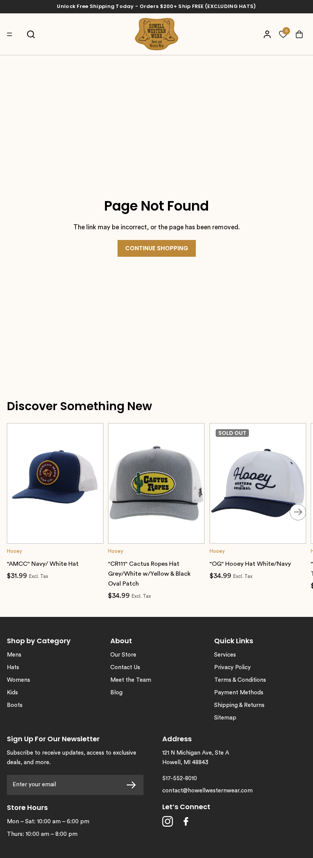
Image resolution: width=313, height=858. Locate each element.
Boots (15, 705)
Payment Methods (238, 692)
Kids (12, 692)
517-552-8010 (179, 778)
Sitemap (225, 718)
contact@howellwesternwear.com (207, 791)
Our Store (123, 655)
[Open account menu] (267, 34)
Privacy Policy (232, 667)
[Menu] (11, 34)
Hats (13, 667)
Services (225, 655)
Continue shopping (156, 248)
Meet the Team (130, 680)
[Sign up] (133, 785)
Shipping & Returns (239, 705)
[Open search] (31, 34)
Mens (14, 655)
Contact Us (125, 667)
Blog (116, 692)
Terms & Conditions (240, 680)
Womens (18, 680)
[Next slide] (298, 512)
